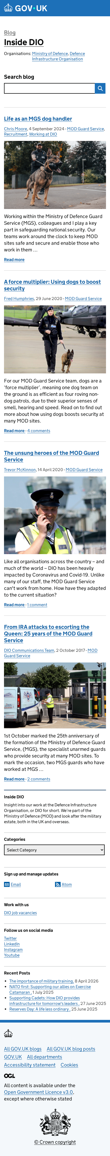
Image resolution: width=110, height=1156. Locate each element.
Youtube (11, 955)
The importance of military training (41, 981)
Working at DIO (43, 134)
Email (16, 884)
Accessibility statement (30, 1065)
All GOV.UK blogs (23, 1049)
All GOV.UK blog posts (71, 1049)
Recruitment (15, 134)
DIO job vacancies (20, 912)
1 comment (37, 604)
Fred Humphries (19, 298)
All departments (44, 1057)
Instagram (13, 949)
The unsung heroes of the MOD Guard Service (51, 456)
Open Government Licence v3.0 (38, 1092)
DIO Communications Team (29, 650)
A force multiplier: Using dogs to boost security (52, 285)
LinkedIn (12, 943)
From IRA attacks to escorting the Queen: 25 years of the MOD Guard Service (48, 634)
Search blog (19, 77)
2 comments (38, 779)
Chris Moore (15, 128)
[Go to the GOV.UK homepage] (25, 8)
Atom (67, 884)
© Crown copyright (55, 1142)
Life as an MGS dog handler (38, 118)
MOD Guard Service (85, 128)
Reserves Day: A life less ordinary (39, 1009)
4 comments (38, 430)
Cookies (69, 1065)
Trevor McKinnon (20, 469)
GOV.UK (13, 1057)
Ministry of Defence (50, 53)
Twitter (10, 938)
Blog (9, 32)
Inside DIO (24, 42)
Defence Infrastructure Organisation (58, 56)
